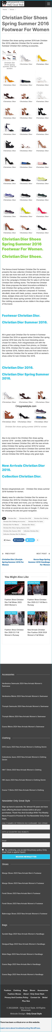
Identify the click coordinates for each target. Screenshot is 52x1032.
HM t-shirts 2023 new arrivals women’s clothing (21, 770)
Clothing (17, 990)
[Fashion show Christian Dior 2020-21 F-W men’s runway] (37, 588)
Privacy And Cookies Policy (16, 997)
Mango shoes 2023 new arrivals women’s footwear (23, 883)
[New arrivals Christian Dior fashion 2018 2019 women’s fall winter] (37, 618)
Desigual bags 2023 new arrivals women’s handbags (23, 944)
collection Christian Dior (31, 531)
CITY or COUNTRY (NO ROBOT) (15, 832)
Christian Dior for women (11, 524)
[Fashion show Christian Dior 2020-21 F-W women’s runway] (14, 618)
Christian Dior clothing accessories (14, 521)
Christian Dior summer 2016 (12, 531)
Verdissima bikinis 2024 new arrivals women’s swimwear (25, 696)
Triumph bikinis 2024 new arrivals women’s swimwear (24, 716)
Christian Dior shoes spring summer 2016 (16, 528)
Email (4, 841)
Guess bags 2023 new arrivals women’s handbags (22, 974)
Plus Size (26, 1001)
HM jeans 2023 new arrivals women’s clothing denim (24, 780)
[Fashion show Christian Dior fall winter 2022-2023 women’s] (14, 588)
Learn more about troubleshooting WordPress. (20, 1028)
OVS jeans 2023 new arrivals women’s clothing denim (24, 747)
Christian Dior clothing (41, 518)
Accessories (42, 990)
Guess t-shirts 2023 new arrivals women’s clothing (23, 790)
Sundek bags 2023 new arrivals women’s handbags (23, 934)
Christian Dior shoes (28, 524)
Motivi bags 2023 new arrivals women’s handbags (22, 954)
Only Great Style (34, 1014)
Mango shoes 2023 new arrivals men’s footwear (21, 873)
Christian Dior (12, 518)
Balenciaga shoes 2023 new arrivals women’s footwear (24, 914)
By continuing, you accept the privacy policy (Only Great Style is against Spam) (24, 851)
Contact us (35, 997)
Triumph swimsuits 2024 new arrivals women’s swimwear (25, 706)
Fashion (31, 613)
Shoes (32, 990)
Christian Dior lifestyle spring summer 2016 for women (13, 562)
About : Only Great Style (33, 994)
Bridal (44, 997)
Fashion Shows (11, 583)
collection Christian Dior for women (14, 534)
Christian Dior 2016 (25, 518)
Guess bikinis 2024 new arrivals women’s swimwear (23, 727)
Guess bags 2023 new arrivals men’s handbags (21, 964)
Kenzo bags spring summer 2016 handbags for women (39, 562)
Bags (25, 990)
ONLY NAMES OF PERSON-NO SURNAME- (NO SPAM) (24, 823)
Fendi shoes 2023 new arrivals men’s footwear (21, 893)
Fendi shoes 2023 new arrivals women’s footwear (22, 903)
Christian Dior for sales (35, 521)
